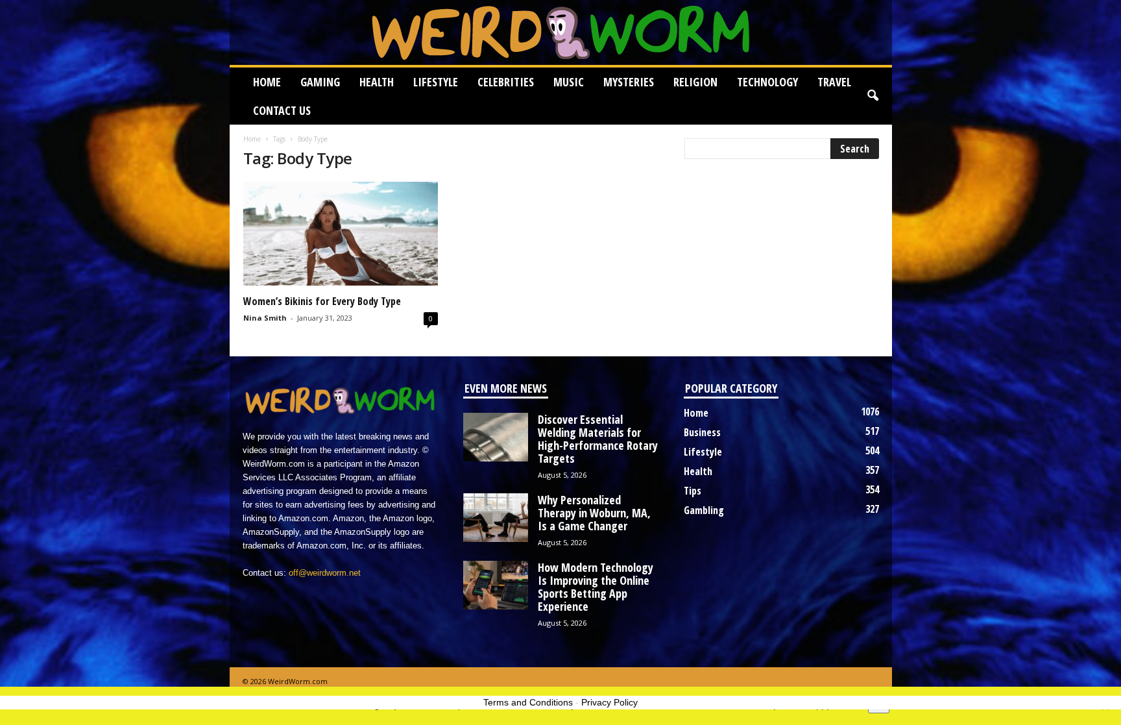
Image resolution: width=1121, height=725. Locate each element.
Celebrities (505, 82)
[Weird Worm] (561, 32)
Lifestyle (435, 82)
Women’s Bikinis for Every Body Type (322, 301)
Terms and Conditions (528, 702)
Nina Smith (265, 318)
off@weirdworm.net (325, 573)
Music (568, 82)
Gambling (704, 510)
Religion (695, 82)
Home (267, 82)
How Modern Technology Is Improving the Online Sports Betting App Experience (595, 586)
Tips (692, 491)
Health (376, 82)
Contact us (282, 110)
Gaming (320, 82)
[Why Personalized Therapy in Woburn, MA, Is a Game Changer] (495, 517)
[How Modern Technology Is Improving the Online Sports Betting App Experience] (495, 585)
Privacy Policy (609, 702)
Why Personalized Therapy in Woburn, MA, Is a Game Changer (594, 513)
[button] (872, 96)
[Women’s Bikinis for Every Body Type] (340, 234)
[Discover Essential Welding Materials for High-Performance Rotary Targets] (495, 437)
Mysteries (628, 82)
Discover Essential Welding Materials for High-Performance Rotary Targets (598, 439)
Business (702, 432)
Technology (767, 82)
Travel (834, 82)
